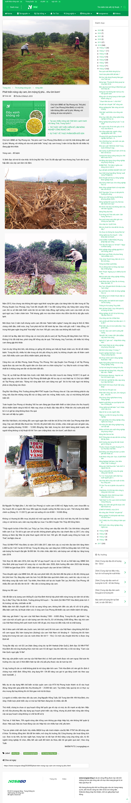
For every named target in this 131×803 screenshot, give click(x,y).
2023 (100, 30)
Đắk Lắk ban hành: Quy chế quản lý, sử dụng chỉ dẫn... (111, 309)
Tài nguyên (23, 14)
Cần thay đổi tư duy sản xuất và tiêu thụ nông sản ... (111, 481)
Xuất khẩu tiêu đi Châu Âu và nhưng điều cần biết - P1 (111, 282)
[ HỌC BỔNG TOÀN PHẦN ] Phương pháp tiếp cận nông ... (111, 241)
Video (64, 779)
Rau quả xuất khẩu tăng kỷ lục (109, 71)
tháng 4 (102, 531)
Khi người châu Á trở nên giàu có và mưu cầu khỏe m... (111, 127)
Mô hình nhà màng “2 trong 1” (109, 350)
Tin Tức (55, 14)
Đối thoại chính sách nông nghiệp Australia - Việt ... (111, 359)
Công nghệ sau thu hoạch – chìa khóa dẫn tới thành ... (110, 236)
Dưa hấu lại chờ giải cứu (107, 390)
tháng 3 (102, 534)
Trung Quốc (30, 1)
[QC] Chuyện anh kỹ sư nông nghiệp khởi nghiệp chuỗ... (111, 179)
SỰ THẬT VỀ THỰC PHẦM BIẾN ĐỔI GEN (67, 133)
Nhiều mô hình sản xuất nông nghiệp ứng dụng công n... (112, 430)
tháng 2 (102, 537)
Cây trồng (40, 14)
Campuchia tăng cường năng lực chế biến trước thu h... (112, 156)
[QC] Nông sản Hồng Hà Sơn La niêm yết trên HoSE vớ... (112, 453)
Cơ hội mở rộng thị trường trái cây (111, 367)
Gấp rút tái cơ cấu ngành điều (109, 412)
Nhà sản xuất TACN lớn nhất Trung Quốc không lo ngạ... (111, 147)
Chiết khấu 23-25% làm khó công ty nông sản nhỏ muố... (111, 491)
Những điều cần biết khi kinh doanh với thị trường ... (111, 301)
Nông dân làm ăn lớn (106, 434)
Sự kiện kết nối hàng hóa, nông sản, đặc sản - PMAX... (111, 371)
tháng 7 (102, 63)
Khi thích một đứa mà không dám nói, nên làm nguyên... (112, 208)
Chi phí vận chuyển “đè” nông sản (111, 104)
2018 (100, 45)
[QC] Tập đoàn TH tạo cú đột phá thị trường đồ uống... (111, 193)
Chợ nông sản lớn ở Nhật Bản (109, 318)
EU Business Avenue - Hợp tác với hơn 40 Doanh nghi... (111, 376)
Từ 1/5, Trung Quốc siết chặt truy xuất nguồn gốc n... (110, 477)
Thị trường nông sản (23, 88)
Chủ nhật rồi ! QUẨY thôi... (108, 224)
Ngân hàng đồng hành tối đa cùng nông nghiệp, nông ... (111, 363)
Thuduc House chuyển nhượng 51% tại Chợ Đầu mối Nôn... (111, 448)
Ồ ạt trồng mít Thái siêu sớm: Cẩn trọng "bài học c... (111, 215)
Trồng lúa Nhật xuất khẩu (108, 264)
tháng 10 (103, 54)
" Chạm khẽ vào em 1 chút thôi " (110, 101)
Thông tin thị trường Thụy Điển (109, 306)
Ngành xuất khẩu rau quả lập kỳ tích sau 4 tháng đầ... (111, 403)
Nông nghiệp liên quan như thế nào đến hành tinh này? (111, 203)
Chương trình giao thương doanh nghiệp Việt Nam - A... (110, 137)
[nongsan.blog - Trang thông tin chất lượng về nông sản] (34, 8)
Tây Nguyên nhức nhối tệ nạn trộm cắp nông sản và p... (111, 496)
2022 (100, 33)
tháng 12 (103, 48)
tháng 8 (102, 60)
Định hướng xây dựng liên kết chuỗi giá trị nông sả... (111, 443)
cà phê (42, 1)
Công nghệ (69, 14)
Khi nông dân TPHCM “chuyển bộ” (111, 512)
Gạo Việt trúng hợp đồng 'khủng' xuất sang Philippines (112, 174)
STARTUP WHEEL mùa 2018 (109, 510)
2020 (100, 39)
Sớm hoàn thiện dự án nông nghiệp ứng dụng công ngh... (111, 346)
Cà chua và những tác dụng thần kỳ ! (112, 232)
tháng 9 (102, 57)
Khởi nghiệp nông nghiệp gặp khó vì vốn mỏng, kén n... (111, 250)
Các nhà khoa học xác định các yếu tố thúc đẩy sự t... (111, 142)
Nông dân (86, 14)
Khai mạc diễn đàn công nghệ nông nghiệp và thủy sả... (111, 118)
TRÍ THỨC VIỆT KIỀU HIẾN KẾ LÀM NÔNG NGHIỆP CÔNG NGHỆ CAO (66, 128)
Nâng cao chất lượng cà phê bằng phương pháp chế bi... (111, 198)
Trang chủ (7, 88)
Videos (118, 14)
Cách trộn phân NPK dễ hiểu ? (109, 74)
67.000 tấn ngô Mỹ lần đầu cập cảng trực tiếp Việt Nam (112, 381)
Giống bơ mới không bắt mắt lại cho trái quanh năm (111, 93)
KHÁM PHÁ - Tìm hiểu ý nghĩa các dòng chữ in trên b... (110, 166)
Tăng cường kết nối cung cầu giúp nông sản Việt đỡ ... (111, 472)
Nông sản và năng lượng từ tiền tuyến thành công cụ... (112, 97)
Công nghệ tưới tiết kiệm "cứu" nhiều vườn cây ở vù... (111, 408)
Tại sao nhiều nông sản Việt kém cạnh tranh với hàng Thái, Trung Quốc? (67, 122)
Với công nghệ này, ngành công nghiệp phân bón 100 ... (110, 132)
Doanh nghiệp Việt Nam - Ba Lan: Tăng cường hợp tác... (110, 354)
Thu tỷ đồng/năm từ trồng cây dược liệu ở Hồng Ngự (111, 268)
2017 (100, 543)
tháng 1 (102, 540)
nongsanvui (103, 14)
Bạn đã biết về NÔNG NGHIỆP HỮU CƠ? (112, 170)
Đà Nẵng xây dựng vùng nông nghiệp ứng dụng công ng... (112, 161)
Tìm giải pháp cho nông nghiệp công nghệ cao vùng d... (111, 421)
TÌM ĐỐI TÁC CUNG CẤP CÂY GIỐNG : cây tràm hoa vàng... (111, 336)
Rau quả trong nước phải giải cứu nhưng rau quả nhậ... (110, 220)
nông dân (39, 88)
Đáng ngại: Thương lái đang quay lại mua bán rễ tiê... (111, 83)
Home (9, 14)
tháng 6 (102, 66)
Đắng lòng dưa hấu (105, 212)
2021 (100, 36)
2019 (100, 42)
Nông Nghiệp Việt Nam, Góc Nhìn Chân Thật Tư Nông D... (110, 462)
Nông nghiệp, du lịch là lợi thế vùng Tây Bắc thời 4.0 (111, 314)
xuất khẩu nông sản (12, 1)
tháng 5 (102, 69)
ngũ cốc (54, 1)
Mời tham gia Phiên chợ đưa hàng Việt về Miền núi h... (111, 255)
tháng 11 (103, 51)
